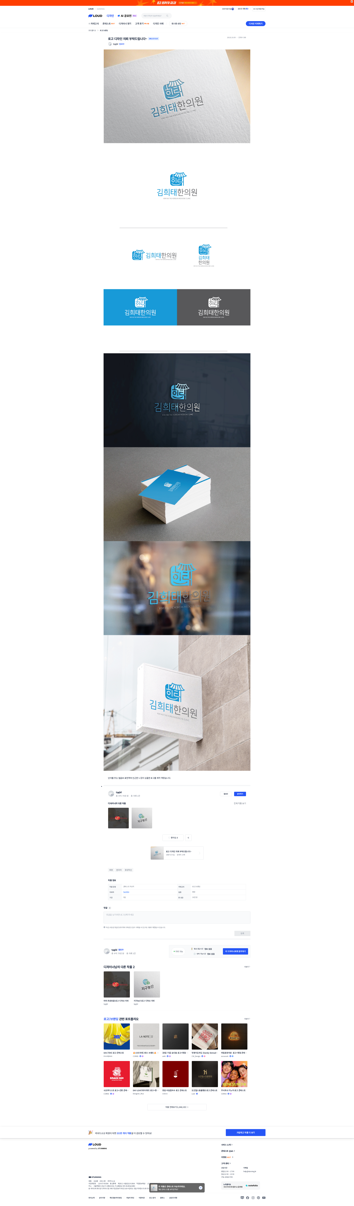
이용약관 (142, 1197)
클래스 (162, 1197)
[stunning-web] (94, 1177)
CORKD (135, 1056)
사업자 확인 (130, 1197)
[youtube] (264, 1197)
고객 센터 (225, 1163)
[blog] (242, 1197)
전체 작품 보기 (240, 803)
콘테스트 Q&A (227, 1151)
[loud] (90, 9)
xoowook (224, 1056)
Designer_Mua (138, 1093)
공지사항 (102, 1197)
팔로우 (121, 44)
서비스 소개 (226, 1144)
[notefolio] (101, 9)
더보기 (246, 966)
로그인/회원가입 (258, 9)
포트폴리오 (92, 30)
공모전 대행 (173, 1197)
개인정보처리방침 (116, 1197)
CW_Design (196, 1056)
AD (352, 1)
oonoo (165, 1093)
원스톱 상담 (178, 23)
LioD (193, 1093)
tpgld (119, 792)
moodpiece (108, 1056)
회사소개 (91, 1197)
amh (164, 1056)
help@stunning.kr (249, 1171)
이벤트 (226, 1157)
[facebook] (247, 1197)
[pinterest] (258, 1197)
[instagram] (253, 1197)
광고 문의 (152, 1197)
